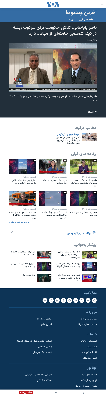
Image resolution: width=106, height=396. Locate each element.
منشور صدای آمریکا (87, 324)
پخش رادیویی (45, 347)
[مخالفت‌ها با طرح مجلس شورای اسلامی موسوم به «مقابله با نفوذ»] (22, 198)
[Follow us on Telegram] (88, 300)
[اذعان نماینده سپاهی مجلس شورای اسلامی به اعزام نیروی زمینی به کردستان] (89, 137)
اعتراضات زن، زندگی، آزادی (69, 134)
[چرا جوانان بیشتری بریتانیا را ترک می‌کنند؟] (52, 166)
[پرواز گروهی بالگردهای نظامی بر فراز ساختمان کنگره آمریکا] (22, 166)
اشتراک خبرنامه (89, 352)
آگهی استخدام (90, 358)
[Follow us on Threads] (63, 300)
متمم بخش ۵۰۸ (89, 319)
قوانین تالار (46, 324)
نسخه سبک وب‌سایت (41, 352)
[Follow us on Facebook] (94, 300)
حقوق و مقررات (44, 319)
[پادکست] (51, 300)
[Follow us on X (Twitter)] (81, 300)
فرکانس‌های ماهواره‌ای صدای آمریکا (34, 341)
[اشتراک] (45, 300)
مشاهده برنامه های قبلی (19, 222)
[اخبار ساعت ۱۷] (44, 278)
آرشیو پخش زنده (89, 380)
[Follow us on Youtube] (75, 300)
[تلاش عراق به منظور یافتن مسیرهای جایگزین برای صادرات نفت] (83, 166)
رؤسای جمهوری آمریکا (86, 386)
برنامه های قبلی (86, 19)
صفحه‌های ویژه (89, 375)
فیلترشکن (92, 347)
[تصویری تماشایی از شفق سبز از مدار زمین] (83, 198)
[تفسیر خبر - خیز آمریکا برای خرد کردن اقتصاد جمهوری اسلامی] (89, 278)
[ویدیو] (56, 393)
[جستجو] (83, 393)
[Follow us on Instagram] (69, 300)
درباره (71, 19)
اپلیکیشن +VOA (89, 341)
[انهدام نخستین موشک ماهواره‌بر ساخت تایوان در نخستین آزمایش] (52, 198)
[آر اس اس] (57, 300)
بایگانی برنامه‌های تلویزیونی (38, 375)
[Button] (92, 112)
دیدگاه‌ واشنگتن (44, 380)
